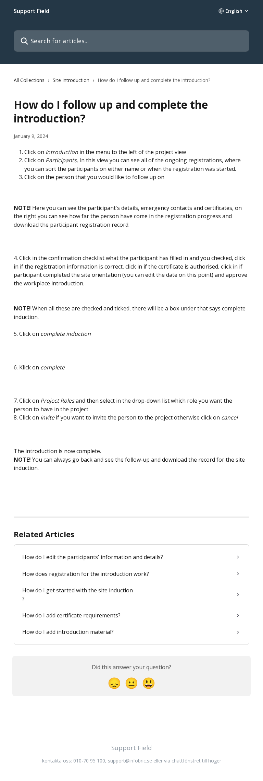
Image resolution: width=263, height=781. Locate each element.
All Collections (29, 80)
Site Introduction (71, 80)
